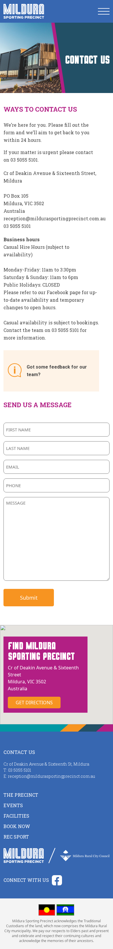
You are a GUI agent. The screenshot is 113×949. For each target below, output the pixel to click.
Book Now (16, 826)
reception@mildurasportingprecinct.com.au (54, 218)
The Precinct (20, 795)
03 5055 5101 (17, 226)
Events (13, 805)
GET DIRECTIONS (34, 702)
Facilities (16, 816)
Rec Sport (16, 837)
